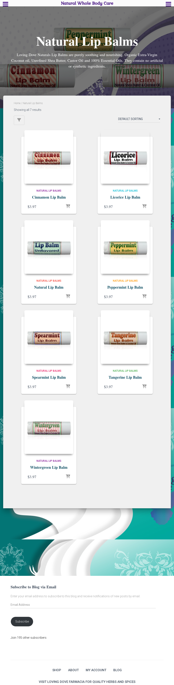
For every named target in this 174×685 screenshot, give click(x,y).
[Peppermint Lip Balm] (125, 247)
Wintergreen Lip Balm (48, 467)
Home (17, 103)
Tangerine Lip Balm (125, 377)
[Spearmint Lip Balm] (48, 337)
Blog (117, 670)
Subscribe (22, 621)
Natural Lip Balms (48, 190)
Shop (56, 670)
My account (96, 670)
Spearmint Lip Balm (49, 377)
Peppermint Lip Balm (125, 287)
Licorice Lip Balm (125, 197)
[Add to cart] (68, 206)
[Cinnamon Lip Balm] (48, 157)
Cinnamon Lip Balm (49, 197)
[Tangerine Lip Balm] (125, 337)
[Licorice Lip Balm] (125, 157)
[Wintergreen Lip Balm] (48, 427)
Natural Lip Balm (48, 287)
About (73, 670)
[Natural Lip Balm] (48, 247)
